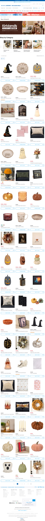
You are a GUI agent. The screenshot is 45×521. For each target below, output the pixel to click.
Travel (30, 10)
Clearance (42, 10)
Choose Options (22, 80)
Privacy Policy (32, 513)
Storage (17, 10)
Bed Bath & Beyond (23, 0)
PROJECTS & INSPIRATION (19, 487)
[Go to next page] (31, 484)
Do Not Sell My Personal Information (19, 513)
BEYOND (35, 10)
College (9, 10)
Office (23, 10)
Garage (20, 10)
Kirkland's (29, 0)
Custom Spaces (3, 10)
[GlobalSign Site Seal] (22, 519)
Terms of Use (36, 513)
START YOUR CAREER (22, 510)
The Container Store (17, 0)
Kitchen (12, 10)
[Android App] (19, 503)
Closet (15, 10)
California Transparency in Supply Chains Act (22, 517)
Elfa (6, 10)
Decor (33, 10)
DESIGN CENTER (11, 487)
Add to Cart (7, 80)
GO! (34, 500)
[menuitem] (3, 8)
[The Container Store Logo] (7, 5)
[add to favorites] (13, 80)
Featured (38, 10)
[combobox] (31, 5)
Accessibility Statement (27, 513)
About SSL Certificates (22, 520)
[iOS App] (12, 503)
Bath (25, 10)
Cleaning (27, 10)
